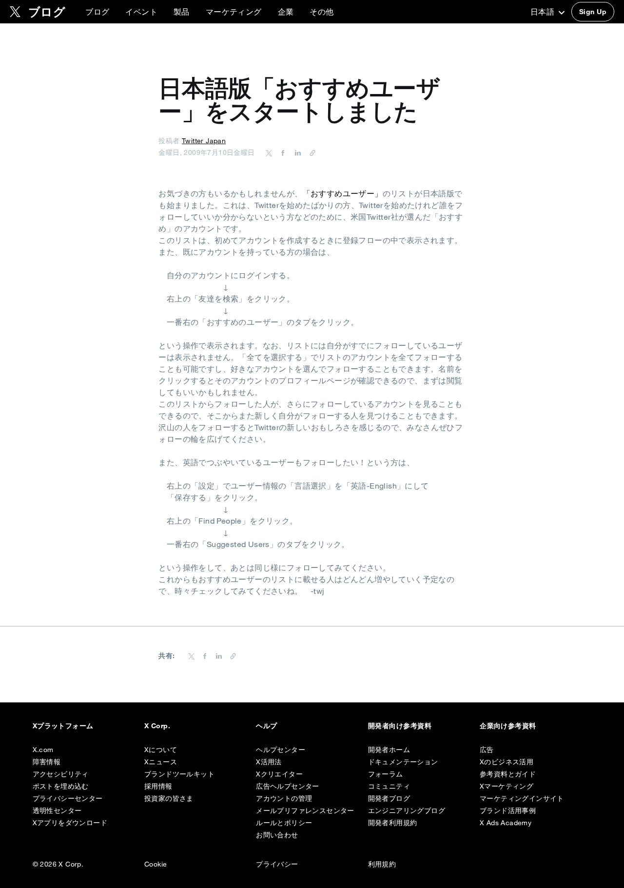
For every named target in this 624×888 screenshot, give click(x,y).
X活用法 (269, 761)
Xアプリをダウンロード (70, 822)
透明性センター (57, 810)
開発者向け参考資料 (399, 725)
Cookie (155, 864)
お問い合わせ (277, 835)
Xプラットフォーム (63, 725)
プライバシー (277, 864)
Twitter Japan (204, 140)
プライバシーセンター (68, 798)
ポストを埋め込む (61, 786)
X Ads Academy (505, 822)
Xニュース (160, 761)
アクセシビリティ (61, 774)
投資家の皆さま (169, 798)
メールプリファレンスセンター (305, 810)
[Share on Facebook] (281, 152)
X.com (43, 749)
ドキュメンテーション (403, 761)
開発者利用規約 (392, 822)
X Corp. (157, 725)
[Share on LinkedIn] (296, 152)
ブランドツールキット (179, 774)
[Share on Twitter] (269, 152)
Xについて (160, 749)
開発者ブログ (389, 798)
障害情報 (47, 761)
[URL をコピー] (310, 152)
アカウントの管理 (284, 798)
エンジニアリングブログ (406, 810)
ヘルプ (266, 725)
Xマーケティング (506, 786)
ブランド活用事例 (508, 810)
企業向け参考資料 (508, 725)
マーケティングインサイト (522, 798)
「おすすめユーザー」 (343, 193)
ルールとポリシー (284, 822)
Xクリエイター (279, 774)
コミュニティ (389, 786)
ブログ (97, 12)
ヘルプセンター (280, 749)
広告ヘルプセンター (287, 786)
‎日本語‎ (543, 12)
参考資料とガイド (508, 774)
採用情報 (158, 786)
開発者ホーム (389, 749)
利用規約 (382, 864)
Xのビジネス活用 (506, 761)
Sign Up (592, 11)
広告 (487, 749)
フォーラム (385, 774)
